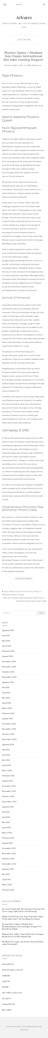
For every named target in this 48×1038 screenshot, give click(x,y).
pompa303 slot (8, 1004)
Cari (41, 613)
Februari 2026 (8, 651)
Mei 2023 (6, 822)
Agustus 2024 (8, 744)
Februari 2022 (8, 890)
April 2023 (6, 827)
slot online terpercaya (12, 992)
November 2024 (9, 729)
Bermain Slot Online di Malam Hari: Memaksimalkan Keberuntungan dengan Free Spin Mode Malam (22, 926)
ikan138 (5, 987)
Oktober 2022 (8, 858)
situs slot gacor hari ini (12, 970)
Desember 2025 (9, 661)
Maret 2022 (7, 884)
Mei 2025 (6, 698)
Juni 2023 (6, 817)
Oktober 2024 (8, 734)
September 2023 (9, 801)
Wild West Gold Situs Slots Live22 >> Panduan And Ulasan (22, 593)
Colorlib (24, 1026)
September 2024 (9, 739)
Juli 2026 (6, 635)
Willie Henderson (34, 65)
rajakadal (6, 975)
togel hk (6, 981)
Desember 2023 (9, 786)
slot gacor (6, 998)
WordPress (24, 1030)
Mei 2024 (6, 760)
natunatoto (38, 260)
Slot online (7, 1010)
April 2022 (6, 879)
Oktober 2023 (8, 796)
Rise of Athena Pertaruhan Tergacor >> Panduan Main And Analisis (24, 599)
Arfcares (24, 18)
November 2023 (9, 791)
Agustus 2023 (8, 807)
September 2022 (9, 864)
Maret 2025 (7, 708)
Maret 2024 (7, 770)
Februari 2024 (8, 775)
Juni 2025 (6, 692)
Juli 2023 (5, 812)
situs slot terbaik (24, 578)
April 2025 (6, 703)
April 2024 (6, 765)
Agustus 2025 (8, 682)
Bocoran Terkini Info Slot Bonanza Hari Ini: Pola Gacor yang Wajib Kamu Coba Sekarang (23, 910)
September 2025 (9, 677)
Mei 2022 (6, 874)
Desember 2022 (9, 848)
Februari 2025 (8, 713)
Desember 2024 (9, 724)
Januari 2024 (7, 781)
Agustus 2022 (8, 869)
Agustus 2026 (8, 630)
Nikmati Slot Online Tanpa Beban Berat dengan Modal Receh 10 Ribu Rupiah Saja (23, 935)
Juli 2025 (6, 687)
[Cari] (44, 5)
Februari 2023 (8, 838)
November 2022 (9, 853)
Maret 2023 (7, 833)
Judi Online (24, 39)
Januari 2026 (7, 656)
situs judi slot (8, 964)
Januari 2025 (7, 718)
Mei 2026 (6, 641)
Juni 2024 (6, 755)
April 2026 (6, 646)
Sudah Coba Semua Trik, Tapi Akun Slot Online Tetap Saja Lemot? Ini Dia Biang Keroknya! (22, 917)
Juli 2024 (6, 749)
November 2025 (9, 666)
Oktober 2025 (8, 672)
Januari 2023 (7, 843)
